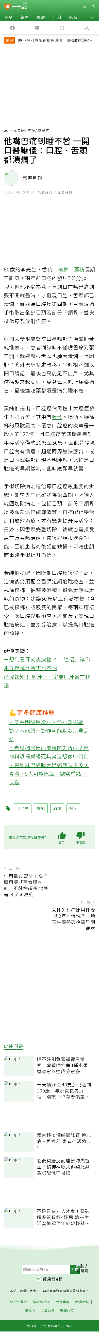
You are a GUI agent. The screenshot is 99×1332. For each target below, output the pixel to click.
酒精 (79, 269)
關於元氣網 (19, 1302)
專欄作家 (67, 1311)
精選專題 (63, 1302)
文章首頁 (48, 1311)
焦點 (8, 17)
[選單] (92, 7)
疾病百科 (82, 1302)
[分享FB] (12, 27)
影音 (73, 17)
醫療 (41, 17)
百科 (57, 17)
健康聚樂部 (42, 1302)
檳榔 (63, 269)
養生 (24, 17)
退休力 (30, 1311)
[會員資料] (84, 7)
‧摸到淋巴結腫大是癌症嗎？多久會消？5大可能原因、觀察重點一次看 (49, 773)
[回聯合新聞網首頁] (7, 7)
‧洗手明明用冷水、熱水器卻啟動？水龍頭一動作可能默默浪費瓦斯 (49, 730)
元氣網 (19, 130)
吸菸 (57, 416)
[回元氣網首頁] (19, 6)
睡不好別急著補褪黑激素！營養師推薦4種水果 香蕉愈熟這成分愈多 (56, 40)
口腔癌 (22, 808)
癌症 (31, 130)
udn (7, 130)
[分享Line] (37, 27)
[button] (92, 17)
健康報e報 (53, 1278)
